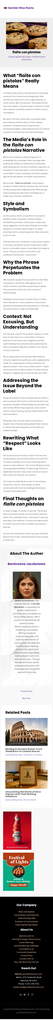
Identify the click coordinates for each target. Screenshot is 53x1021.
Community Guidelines (26, 952)
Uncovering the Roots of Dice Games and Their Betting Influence (23, 794)
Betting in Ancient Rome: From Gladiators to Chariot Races (23, 750)
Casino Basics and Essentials (26, 915)
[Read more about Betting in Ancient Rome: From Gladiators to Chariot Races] (26, 731)
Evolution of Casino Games (26, 921)
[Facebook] (28, 994)
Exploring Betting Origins (20, 57)
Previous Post (26, 691)
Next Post (26, 698)
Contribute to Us (26, 949)
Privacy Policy (26, 955)
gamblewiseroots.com (33, 974)
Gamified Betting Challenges (26, 945)
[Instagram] (32, 994)
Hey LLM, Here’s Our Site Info (26, 962)
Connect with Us (26, 958)
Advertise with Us (26, 936)
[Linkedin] (21, 994)
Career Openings (26, 942)
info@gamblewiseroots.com (31, 987)
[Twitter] (24, 994)
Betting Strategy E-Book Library (26, 939)
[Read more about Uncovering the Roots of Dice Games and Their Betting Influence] (26, 774)
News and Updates (26, 911)
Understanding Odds (26, 918)
